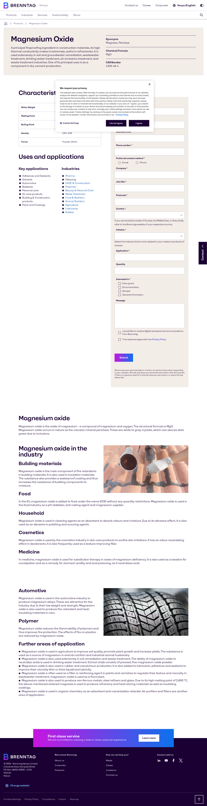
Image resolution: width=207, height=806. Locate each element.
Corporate (162, 5)
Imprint (62, 799)
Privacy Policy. (122, 115)
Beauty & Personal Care (79, 190)
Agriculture (71, 205)
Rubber (69, 212)
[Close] (149, 84)
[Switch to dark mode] (201, 5)
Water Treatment (75, 194)
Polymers (70, 186)
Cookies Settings (71, 123)
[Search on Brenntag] (201, 15)
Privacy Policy (32, 799)
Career (147, 5)
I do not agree (116, 123)
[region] (104, 106)
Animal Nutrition (75, 201)
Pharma (70, 175)
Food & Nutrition (75, 197)
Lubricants (71, 208)
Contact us (131, 5)
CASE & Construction (77, 183)
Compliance (48, 799)
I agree (139, 123)
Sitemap (74, 799)
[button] (203, 246)
